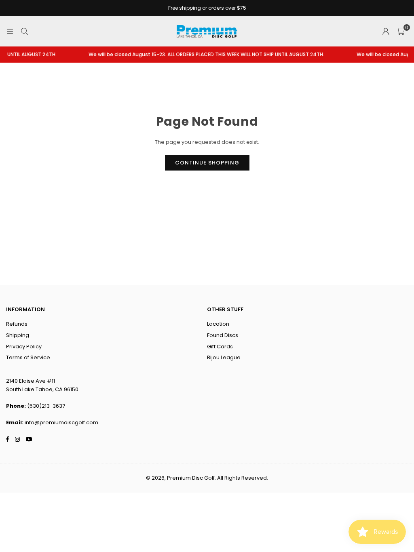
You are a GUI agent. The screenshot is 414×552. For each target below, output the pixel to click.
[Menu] (9, 31)
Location (218, 324)
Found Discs (222, 335)
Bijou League (224, 357)
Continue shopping (207, 162)
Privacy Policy (24, 346)
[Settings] (385, 31)
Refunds (16, 324)
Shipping (17, 335)
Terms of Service (28, 357)
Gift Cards (220, 346)
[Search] (24, 31)
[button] (400, 31)
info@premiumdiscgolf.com (61, 422)
